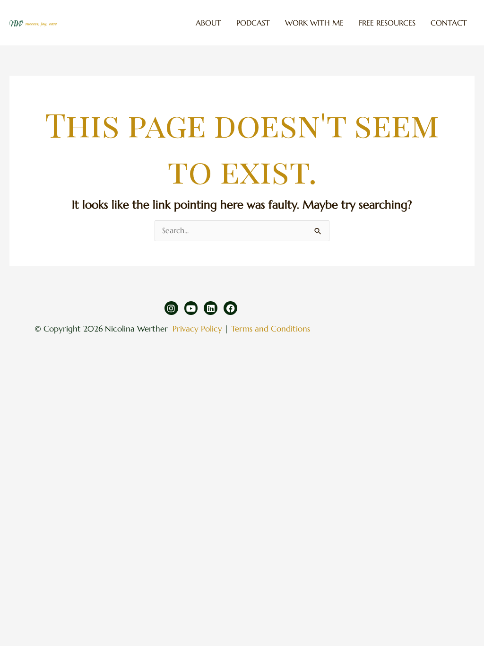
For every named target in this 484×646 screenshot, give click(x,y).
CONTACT (449, 22)
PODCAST (253, 22)
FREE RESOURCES (387, 22)
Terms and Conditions (270, 328)
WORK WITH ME (314, 22)
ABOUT (208, 22)
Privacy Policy (197, 328)
